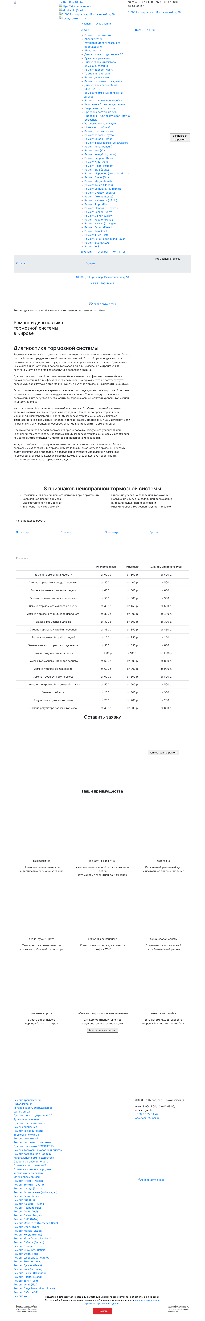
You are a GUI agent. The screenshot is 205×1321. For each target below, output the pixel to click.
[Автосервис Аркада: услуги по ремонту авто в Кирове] (34, 2)
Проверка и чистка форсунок (32, 1169)
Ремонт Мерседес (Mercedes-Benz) (36, 1223)
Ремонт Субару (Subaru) (29, 1242)
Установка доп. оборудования (33, 1107)
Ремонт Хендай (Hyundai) (29, 1203)
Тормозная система (26, 1134)
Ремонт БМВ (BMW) (26, 1219)
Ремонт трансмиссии (27, 1100)
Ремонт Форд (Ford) (26, 1253)
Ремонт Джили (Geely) (28, 1265)
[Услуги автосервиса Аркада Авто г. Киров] (38, 294)
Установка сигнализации (29, 1173)
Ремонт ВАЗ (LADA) (26, 1292)
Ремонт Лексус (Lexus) (28, 1246)
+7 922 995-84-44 (102, 283)
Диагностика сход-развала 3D (33, 1115)
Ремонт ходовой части (28, 1130)
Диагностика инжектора (29, 1123)
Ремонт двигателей (26, 1138)
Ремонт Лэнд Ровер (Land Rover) (34, 1288)
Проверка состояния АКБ (30, 1165)
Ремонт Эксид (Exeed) (28, 1276)
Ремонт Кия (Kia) (24, 1200)
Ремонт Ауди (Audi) (26, 1211)
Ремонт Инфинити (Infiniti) (30, 1249)
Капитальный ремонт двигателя (34, 1157)
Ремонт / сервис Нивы (28, 1207)
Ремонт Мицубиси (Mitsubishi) (33, 1238)
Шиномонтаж (22, 1111)
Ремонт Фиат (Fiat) (25, 1284)
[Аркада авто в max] (102, 303)
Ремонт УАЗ (21, 1296)
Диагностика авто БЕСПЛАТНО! (34, 1146)
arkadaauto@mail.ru (147, 1118)
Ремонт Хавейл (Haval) (28, 1269)
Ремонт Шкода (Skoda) (28, 1188)
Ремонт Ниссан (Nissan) (29, 1180)
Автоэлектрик (23, 1103)
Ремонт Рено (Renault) (27, 1196)
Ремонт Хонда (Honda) (28, 1234)
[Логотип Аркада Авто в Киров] (102, 1069)
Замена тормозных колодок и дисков (38, 1150)
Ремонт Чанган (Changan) (30, 1273)
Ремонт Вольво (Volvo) (28, 1261)
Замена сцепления (25, 1127)
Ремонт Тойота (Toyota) (29, 1184)
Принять (102, 1311)
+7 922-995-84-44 (71, 2)
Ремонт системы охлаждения (32, 1142)
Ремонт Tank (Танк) (26, 1280)
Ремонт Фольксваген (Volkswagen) (35, 1192)
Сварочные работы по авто (31, 1161)
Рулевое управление (26, 1119)
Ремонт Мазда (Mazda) (28, 1230)
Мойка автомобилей (27, 1176)
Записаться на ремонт (180, 137)
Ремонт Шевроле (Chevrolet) (32, 1257)
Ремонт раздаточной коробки (33, 1153)
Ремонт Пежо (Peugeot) (29, 1215)
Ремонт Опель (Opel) (27, 1226)
